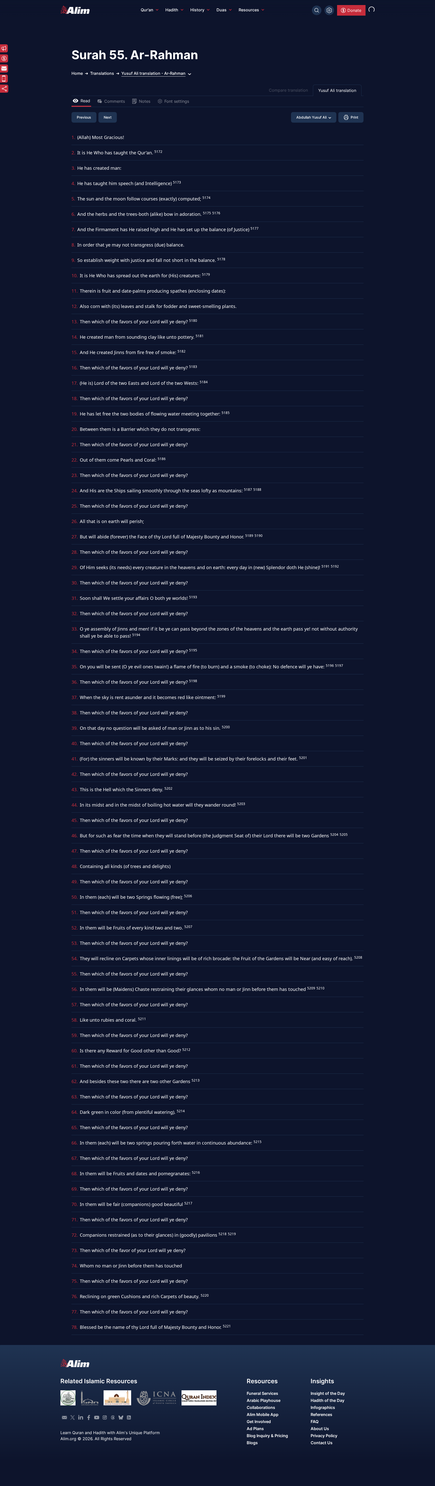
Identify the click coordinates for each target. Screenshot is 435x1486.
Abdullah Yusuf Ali (311, 117)
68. (74, 1173)
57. (74, 1004)
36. (74, 682)
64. (74, 1112)
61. (74, 1066)
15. (74, 352)
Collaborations (261, 1407)
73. (74, 1250)
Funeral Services (262, 1393)
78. (74, 1327)
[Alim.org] (76, 10)
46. (74, 836)
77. (74, 1312)
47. (74, 851)
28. (74, 552)
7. (73, 229)
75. (74, 1281)
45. (74, 820)
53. (74, 943)
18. (74, 398)
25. (74, 506)
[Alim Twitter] (72, 1417)
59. (74, 1035)
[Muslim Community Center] (117, 1397)
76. (74, 1296)
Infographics (323, 1407)
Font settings (176, 101)
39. (74, 728)
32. (74, 613)
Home (77, 73)
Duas (221, 9)
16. (74, 368)
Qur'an (147, 9)
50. (74, 897)
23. (74, 475)
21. (74, 444)
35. (74, 667)
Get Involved (259, 1421)
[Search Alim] (316, 10)
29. (74, 567)
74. (74, 1266)
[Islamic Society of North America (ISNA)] (89, 1397)
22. (74, 460)
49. (74, 882)
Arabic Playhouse (263, 1400)
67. (74, 1158)
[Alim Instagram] (105, 1417)
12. (74, 306)
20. (74, 429)
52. (74, 928)
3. (73, 168)
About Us (320, 1428)
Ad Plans (255, 1428)
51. (74, 912)
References (321, 1414)
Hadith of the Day (327, 1400)
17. (74, 383)
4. (73, 183)
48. (74, 866)
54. (74, 958)
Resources (249, 9)
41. (74, 759)
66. (74, 1143)
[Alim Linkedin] (81, 1417)
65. (74, 1127)
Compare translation (288, 90)
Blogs (252, 1442)
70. (74, 1204)
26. (74, 521)
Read (85, 100)
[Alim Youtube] (97, 1417)
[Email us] (64, 1417)
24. (74, 491)
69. (74, 1189)
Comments (114, 101)
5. (73, 199)
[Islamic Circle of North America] (156, 1397)
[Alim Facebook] (89, 1417)
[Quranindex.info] (199, 1397)
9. (73, 260)
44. (74, 805)
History (197, 9)
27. (74, 537)
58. (74, 1020)
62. (74, 1081)
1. (73, 137)
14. (74, 337)
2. (73, 153)
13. (74, 322)
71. (74, 1220)
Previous (84, 117)
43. (74, 789)
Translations (102, 73)
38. (74, 713)
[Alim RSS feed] (129, 1417)
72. (74, 1235)
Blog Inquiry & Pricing (267, 1435)
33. (74, 629)
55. (74, 974)
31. (74, 598)
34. (74, 651)
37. (74, 697)
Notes (144, 101)
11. (74, 291)
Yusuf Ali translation (337, 90)
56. (74, 989)
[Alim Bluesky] (121, 1417)
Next (108, 117)
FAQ (314, 1421)
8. (73, 245)
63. (74, 1097)
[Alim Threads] (113, 1417)
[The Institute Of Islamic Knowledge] (68, 1397)
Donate (354, 10)
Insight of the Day (328, 1393)
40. (74, 743)
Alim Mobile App (262, 1414)
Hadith (171, 9)
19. (74, 414)
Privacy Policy (324, 1435)
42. (74, 774)
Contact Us (322, 1442)
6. (73, 214)
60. (74, 1051)
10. (74, 275)
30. (74, 583)
